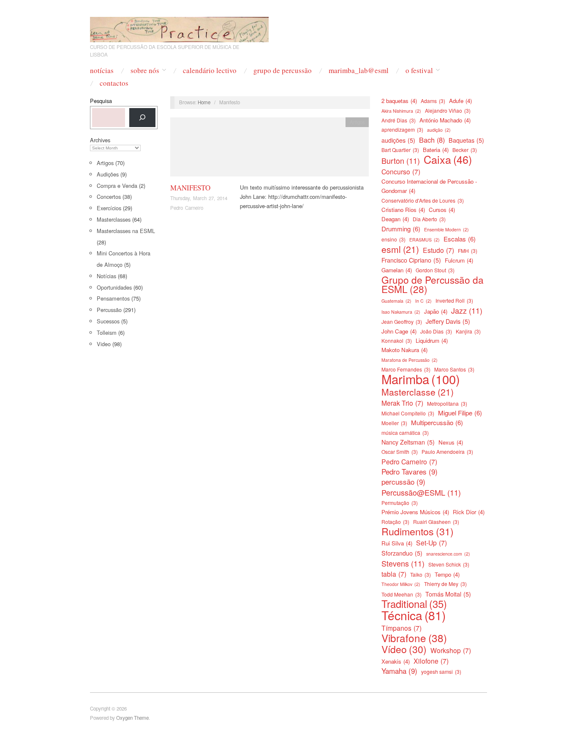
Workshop (450, 650)
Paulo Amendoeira (447, 451)
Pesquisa (101, 101)
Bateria (436, 150)
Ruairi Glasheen (436, 521)
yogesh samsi (441, 671)
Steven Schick (448, 564)
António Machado (445, 120)
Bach (432, 139)
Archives (100, 140)
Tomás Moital (448, 594)
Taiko (420, 574)
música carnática (405, 432)
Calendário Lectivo (210, 70)
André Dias (398, 120)
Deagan (395, 219)
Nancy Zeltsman (408, 442)
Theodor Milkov (400, 584)
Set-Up (431, 542)
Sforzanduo (401, 553)
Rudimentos (417, 531)
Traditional (414, 603)
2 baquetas (399, 101)
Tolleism (107, 332)
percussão (403, 481)
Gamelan (396, 270)
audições (398, 140)
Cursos (442, 210)
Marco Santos (454, 369)
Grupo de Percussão (282, 70)
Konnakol (396, 340)
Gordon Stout (435, 270)
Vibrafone (414, 638)
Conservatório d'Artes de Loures (422, 200)
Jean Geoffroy (401, 321)
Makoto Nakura (404, 350)
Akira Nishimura (401, 111)
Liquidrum (432, 340)
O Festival (419, 70)
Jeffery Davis (448, 321)
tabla (393, 573)
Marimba (420, 378)
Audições (108, 174)
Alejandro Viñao (448, 110)
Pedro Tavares (409, 471)
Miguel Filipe (460, 412)
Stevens (403, 563)
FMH (467, 250)
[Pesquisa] (142, 117)
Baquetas (466, 140)
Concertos (109, 197)
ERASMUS (424, 239)
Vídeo (404, 649)
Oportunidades (114, 287)
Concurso (400, 171)
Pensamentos (113, 298)
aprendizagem (402, 129)
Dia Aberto (429, 218)
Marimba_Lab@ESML (359, 70)
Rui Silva (396, 543)
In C (423, 301)
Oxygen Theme (132, 717)
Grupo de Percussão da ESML (432, 284)
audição (439, 130)
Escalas (460, 238)
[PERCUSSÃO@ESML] (179, 27)
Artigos (105, 163)
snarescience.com (448, 554)
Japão (435, 311)
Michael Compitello (407, 413)
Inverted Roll (454, 300)
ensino (393, 239)
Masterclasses (114, 219)
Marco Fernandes (405, 369)
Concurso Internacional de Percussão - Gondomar (429, 186)
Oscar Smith (399, 451)
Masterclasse (417, 391)
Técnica (413, 615)
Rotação (395, 521)
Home (204, 102)
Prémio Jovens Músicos (415, 512)
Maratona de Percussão (409, 360)
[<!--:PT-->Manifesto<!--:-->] (269, 149)
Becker (464, 149)
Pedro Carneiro (186, 207)
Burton (400, 160)
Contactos (114, 83)
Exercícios (109, 208)
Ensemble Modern (446, 229)
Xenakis (395, 661)
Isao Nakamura (400, 312)
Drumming (400, 228)
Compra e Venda (117, 186)
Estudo (438, 250)
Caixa (448, 159)
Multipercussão (437, 422)
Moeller (394, 422)
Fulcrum (459, 260)
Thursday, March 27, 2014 (198, 198)
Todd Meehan (401, 594)
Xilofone (431, 660)
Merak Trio (402, 402)
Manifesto (190, 188)
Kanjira (468, 331)
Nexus (450, 442)
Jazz (466, 310)
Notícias (102, 70)
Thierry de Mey (445, 583)
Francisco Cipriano (411, 260)
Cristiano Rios (403, 210)
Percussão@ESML (421, 492)
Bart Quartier (400, 149)
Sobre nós (145, 70)
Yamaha (399, 670)
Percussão (109, 310)
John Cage (398, 331)
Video (104, 344)
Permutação (399, 502)
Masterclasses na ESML (126, 231)
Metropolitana (447, 403)
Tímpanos (401, 627)
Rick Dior (468, 512)
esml (400, 249)
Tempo (447, 574)
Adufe (460, 101)
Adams (433, 100)
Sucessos (108, 321)
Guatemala (396, 301)
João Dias (436, 331)
